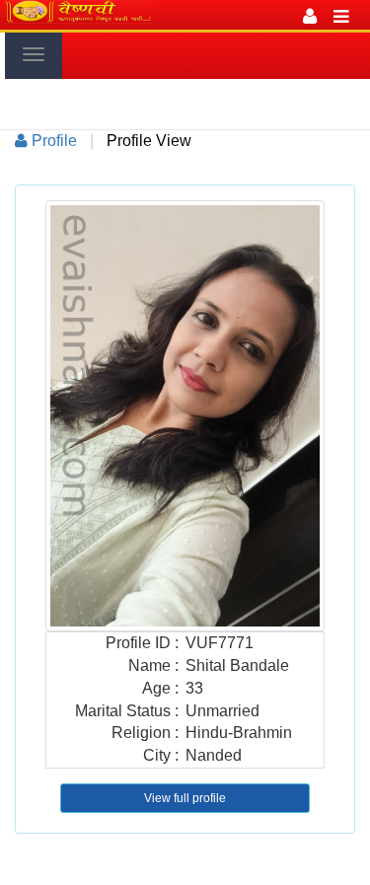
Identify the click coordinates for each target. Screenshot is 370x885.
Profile (52, 140)
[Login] (310, 15)
